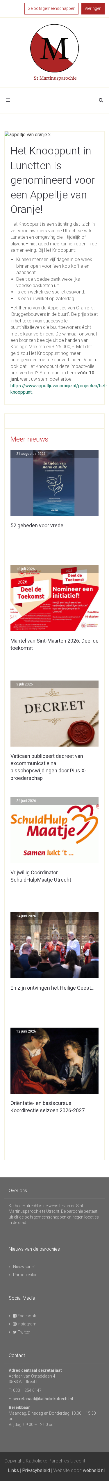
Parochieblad (25, 1274)
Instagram (26, 1324)
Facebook (26, 1316)
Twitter (23, 1332)
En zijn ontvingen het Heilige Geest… (52, 988)
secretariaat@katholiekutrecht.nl (43, 1398)
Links (13, 1470)
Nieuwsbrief (24, 1266)
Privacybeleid (36, 1470)
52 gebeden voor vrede (36, 525)
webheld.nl (94, 1470)
